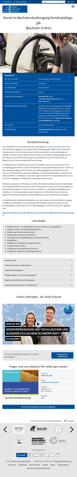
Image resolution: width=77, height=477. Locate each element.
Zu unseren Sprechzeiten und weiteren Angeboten (38, 407)
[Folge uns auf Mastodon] (47, 455)
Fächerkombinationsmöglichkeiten (18, 265)
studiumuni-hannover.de (50, 382)
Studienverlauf (10, 260)
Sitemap (45, 465)
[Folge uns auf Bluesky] (52, 455)
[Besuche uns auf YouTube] (36, 455)
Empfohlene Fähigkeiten (14, 270)
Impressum (12, 465)
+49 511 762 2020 (46, 375)
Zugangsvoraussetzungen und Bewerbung (21, 285)
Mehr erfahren (43, 101)
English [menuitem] (72, 2)
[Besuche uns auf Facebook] (31, 455)
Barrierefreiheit (34, 465)
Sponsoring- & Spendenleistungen (38, 468)
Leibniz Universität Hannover (21, 461)
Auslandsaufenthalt (45, 129)
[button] (5, 430)
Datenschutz (23, 465)
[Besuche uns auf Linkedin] (58, 455)
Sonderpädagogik (52, 147)
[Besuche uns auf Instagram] (42, 455)
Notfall (53, 465)
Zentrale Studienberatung (54, 421)
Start (64, 2)
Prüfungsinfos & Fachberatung (62, 355)
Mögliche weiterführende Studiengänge (20, 280)
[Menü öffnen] (73, 9)
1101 (42, 398)
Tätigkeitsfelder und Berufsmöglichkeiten (20, 275)
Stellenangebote (63, 465)
